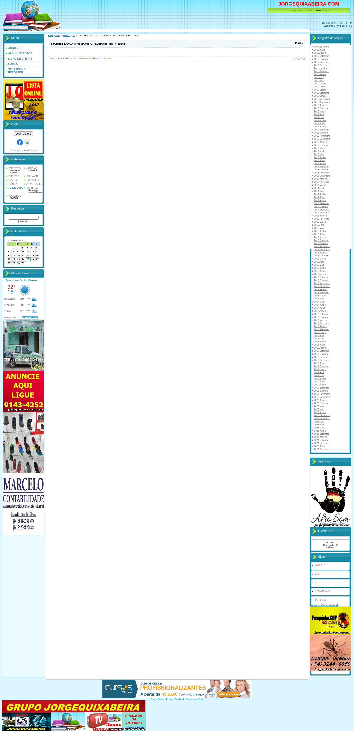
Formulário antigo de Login (23, 150)
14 (9, 255)
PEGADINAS (14, 196)
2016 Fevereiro (321, 255)
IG (316, 582)
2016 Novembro (322, 283)
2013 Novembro (322, 172)
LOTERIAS (320, 599)
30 (18, 263)
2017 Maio (319, 301)
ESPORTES (14, 168)
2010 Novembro (322, 62)
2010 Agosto (320, 53)
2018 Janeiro (320, 326)
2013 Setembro (321, 166)
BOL (317, 574)
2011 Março (320, 74)
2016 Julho (319, 271)
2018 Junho (320, 341)
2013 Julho (319, 160)
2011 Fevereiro (321, 71)
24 (23, 259)
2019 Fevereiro (321, 366)
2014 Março (320, 185)
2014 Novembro (322, 209)
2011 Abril (318, 77)
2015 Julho (319, 234)
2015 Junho (320, 231)
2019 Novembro (322, 394)
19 (32, 255)
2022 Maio (319, 421)
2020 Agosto (320, 412)
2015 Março (320, 222)
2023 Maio (319, 427)
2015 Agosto (320, 237)
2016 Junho (320, 268)
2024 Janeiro (320, 437)
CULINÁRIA (32, 176)
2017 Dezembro (322, 323)
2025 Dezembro (322, 449)
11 (28, 251)
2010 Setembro (321, 56)
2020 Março (320, 406)
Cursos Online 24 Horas (162, 699)
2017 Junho (320, 305)
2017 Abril (319, 298)
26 (32, 259)
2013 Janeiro (320, 142)
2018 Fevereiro (321, 329)
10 (23, 251)
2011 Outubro (321, 96)
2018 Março (320, 332)
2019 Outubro (321, 391)
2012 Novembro (322, 136)
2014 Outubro (321, 206)
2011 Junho (320, 83)
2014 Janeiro (320, 179)
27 (37, 259)
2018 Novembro (322, 357)
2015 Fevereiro (321, 219)
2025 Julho (319, 446)
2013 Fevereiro (321, 145)
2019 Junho (320, 378)
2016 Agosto (320, 274)
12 (32, 251)
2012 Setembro (321, 129)
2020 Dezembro (322, 415)
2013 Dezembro (322, 176)
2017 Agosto (320, 311)
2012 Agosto (320, 126)
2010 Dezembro (322, 65)
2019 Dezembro (322, 397)
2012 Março (320, 111)
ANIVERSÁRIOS (34, 184)
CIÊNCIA (12, 184)
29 (13, 263)
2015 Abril (319, 225)
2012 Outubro (321, 132)
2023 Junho (320, 431)
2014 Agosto (320, 200)
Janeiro (66, 35)
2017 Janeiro (320, 289)
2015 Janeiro (320, 215)
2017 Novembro (322, 320)
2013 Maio (319, 154)
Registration (297, 10)
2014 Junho (320, 194)
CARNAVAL (32, 188)
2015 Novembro (322, 246)
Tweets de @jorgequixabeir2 (324, 605)
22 (13, 259)
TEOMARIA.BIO (323, 591)
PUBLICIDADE (15, 188)
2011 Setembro (321, 93)
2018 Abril (319, 335)
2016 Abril (319, 262)
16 (18, 255)
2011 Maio (319, 80)
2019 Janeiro (320, 363)
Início (310, 10)
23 (18, 259)
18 (28, 255)
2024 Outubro (321, 440)
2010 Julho (319, 50)
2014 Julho (319, 197)
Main (50, 35)
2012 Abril (319, 114)
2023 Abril (319, 424)
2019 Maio (319, 375)
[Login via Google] (27, 142)
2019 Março (320, 369)
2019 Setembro (321, 387)
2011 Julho (319, 86)
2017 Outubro (321, 317)
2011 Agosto (320, 89)
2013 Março (320, 148)
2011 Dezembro (322, 102)
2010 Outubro (321, 59)
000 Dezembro (321, 46)
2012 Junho (320, 120)
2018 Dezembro (322, 360)
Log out (327, 10)
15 (13, 255)
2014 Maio (319, 191)
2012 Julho (319, 123)
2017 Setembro (321, 314)
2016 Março (320, 258)
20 (37, 255)
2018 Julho (319, 344)
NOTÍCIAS (31, 168)
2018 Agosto (320, 348)
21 (9, 259)
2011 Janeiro (320, 68)
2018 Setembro (321, 351)
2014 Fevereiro (321, 182)
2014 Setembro (321, 203)
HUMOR (12, 180)
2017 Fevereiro (321, 292)
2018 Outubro (321, 354)
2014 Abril (319, 188)
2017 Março (320, 295)
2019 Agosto (320, 384)
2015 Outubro (321, 243)
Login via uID (23, 133)
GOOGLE (320, 565)
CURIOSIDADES (34, 180)
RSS (349, 26)
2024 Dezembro (322, 443)
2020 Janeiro (320, 400)
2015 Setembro (321, 240)
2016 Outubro (321, 280)
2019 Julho (319, 381)
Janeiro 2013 (16, 240)
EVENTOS (13, 176)
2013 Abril (319, 151)
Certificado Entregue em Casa (189, 699)
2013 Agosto (320, 163)
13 (37, 251)
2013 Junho (320, 157)
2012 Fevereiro (321, 108)
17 (23, 255)
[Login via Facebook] (20, 142)
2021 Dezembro (322, 418)
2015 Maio (319, 228)
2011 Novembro (322, 99)
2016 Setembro (321, 277)
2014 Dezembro (322, 212)
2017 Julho (319, 308)
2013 (57, 35)
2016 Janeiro (320, 252)
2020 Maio (319, 409)
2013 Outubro (321, 169)
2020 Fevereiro (321, 403)
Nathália (95, 58)
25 (28, 259)
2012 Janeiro (320, 105)
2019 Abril (319, 372)
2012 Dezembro (322, 139)
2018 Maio (319, 338)
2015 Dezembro (322, 249)
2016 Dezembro (322, 286)
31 (23, 263)
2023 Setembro (321, 434)
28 (9, 263)
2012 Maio (319, 117)
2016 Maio (319, 265)
